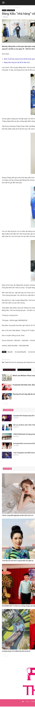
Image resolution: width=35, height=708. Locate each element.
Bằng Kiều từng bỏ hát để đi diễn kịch (17, 62)
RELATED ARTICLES (9, 369)
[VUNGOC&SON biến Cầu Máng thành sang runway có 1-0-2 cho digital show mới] (7, 436)
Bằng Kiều (10, 352)
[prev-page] (3, 403)
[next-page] (6, 403)
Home (3, 7)
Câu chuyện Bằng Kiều (20, 352)
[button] (3, 2)
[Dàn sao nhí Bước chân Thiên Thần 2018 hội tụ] (7, 427)
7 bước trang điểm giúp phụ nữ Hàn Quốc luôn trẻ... (18, 515)
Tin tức (9, 7)
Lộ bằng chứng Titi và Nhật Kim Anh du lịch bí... (16, 651)
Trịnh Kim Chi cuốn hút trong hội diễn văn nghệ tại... (18, 560)
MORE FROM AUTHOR (24, 369)
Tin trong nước (17, 7)
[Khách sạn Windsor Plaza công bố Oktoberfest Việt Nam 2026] (7, 377)
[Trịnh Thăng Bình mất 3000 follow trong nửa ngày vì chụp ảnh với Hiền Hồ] (7, 455)
